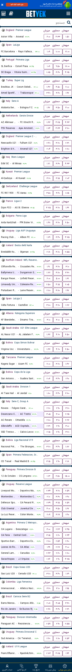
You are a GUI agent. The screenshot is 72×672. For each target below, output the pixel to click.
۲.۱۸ (48, 252)
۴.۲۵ (67, 72)
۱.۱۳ (48, 476)
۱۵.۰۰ (67, 476)
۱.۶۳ (48, 122)
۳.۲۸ (58, 514)
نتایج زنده (36, 669)
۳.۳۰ (58, 72)
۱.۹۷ (67, 93)
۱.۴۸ (48, 222)
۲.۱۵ (48, 432)
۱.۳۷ (48, 334)
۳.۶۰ (58, 93)
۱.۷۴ (48, 128)
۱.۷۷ (48, 272)
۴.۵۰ (58, 87)
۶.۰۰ (48, 37)
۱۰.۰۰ (58, 51)
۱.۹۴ (67, 653)
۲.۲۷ (67, 420)
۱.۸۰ (48, 393)
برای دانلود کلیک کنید (17, 4)
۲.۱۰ (48, 496)
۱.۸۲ (67, 446)
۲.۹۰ (67, 378)
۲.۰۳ (67, 178)
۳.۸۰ (58, 252)
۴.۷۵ (48, 207)
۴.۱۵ (58, 284)
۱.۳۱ (67, 278)
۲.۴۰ (48, 143)
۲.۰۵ (67, 284)
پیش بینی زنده (50, 669)
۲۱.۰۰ (67, 51)
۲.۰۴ (48, 149)
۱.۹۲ (48, 107)
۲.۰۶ (48, 378)
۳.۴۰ (48, 93)
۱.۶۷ (67, 508)
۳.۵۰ (58, 107)
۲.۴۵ (67, 529)
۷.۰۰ (67, 87)
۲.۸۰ (67, 149)
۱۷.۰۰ (67, 66)
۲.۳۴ (48, 491)
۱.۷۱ (48, 163)
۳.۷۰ (67, 128)
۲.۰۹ (48, 514)
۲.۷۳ (48, 653)
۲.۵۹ (67, 491)
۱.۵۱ (67, 37)
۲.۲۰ (67, 320)
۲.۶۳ (58, 529)
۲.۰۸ (48, 603)
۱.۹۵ (67, 588)
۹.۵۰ (58, 66)
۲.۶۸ (48, 609)
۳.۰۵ (48, 414)
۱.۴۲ (48, 87)
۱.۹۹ (48, 547)
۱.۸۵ (48, 72)
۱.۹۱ (48, 266)
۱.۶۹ (67, 207)
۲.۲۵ (67, 414)
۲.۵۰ (48, 284)
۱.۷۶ (48, 559)
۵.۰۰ (58, 278)
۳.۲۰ (48, 178)
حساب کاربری (7, 669)
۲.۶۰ (58, 535)
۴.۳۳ (58, 37)
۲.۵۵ (67, 252)
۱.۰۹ (48, 51)
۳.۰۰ (58, 320)
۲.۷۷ (58, 547)
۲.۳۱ (67, 143)
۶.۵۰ (67, 222)
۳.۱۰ (67, 266)
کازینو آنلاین (21, 669)
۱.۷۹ (48, 237)
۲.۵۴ (67, 638)
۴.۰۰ (67, 107)
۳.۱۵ (58, 178)
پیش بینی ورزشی (65, 669)
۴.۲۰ (58, 334)
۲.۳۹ (48, 502)
